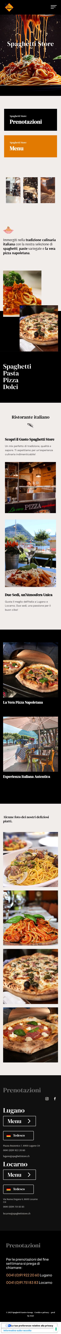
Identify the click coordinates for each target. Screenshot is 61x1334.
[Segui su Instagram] (47, 1099)
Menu (14, 1121)
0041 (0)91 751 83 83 (13, 1206)
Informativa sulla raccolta (17, 1330)
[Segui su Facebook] (55, 1099)
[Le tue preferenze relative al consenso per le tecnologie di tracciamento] (56, 1329)
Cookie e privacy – (43, 1312)
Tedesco (19, 1135)
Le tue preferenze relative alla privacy (32, 1325)
